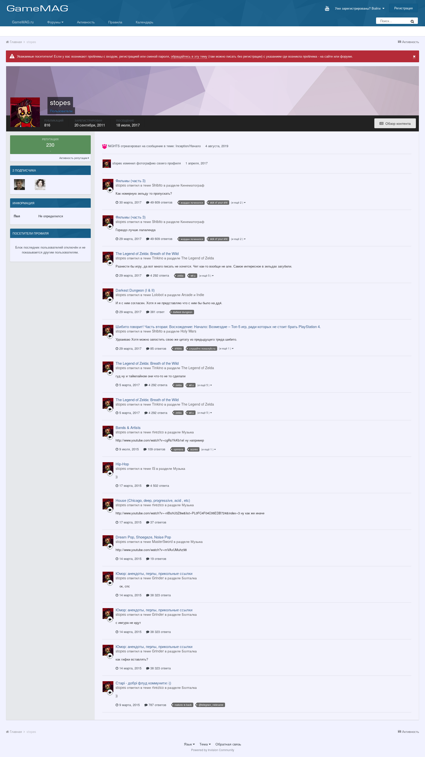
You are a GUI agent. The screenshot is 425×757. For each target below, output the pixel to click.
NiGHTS (114, 145)
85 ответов (157, 348)
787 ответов (157, 704)
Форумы (54, 21)
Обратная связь (228, 743)
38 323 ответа (160, 595)
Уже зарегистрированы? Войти (358, 8)
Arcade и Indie (193, 294)
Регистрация (403, 8)
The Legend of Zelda (197, 257)
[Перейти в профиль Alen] (19, 184)
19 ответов (157, 558)
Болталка (189, 577)
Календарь (144, 21)
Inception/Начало (188, 145)
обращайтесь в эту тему (189, 56)
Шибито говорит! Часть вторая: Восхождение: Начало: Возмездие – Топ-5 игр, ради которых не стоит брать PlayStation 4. (218, 326)
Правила (115, 21)
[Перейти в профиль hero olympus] (40, 184)
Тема (204, 743)
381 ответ (157, 311)
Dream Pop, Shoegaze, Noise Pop (143, 536)
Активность (86, 21)
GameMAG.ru (23, 21)
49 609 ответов (160, 202)
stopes (117, 163)
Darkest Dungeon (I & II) (135, 290)
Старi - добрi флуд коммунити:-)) (143, 682)
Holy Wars (188, 331)
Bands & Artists (128, 427)
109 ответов (156, 449)
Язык (188, 743)
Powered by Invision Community (212, 750)
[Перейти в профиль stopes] (107, 163)
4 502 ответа (159, 485)
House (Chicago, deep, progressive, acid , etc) (153, 500)
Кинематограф (192, 185)
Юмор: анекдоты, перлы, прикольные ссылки (154, 573)
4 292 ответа (159, 275)
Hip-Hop (122, 463)
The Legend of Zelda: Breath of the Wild (147, 253)
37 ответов (157, 522)
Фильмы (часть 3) (131, 180)
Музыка (188, 431)
